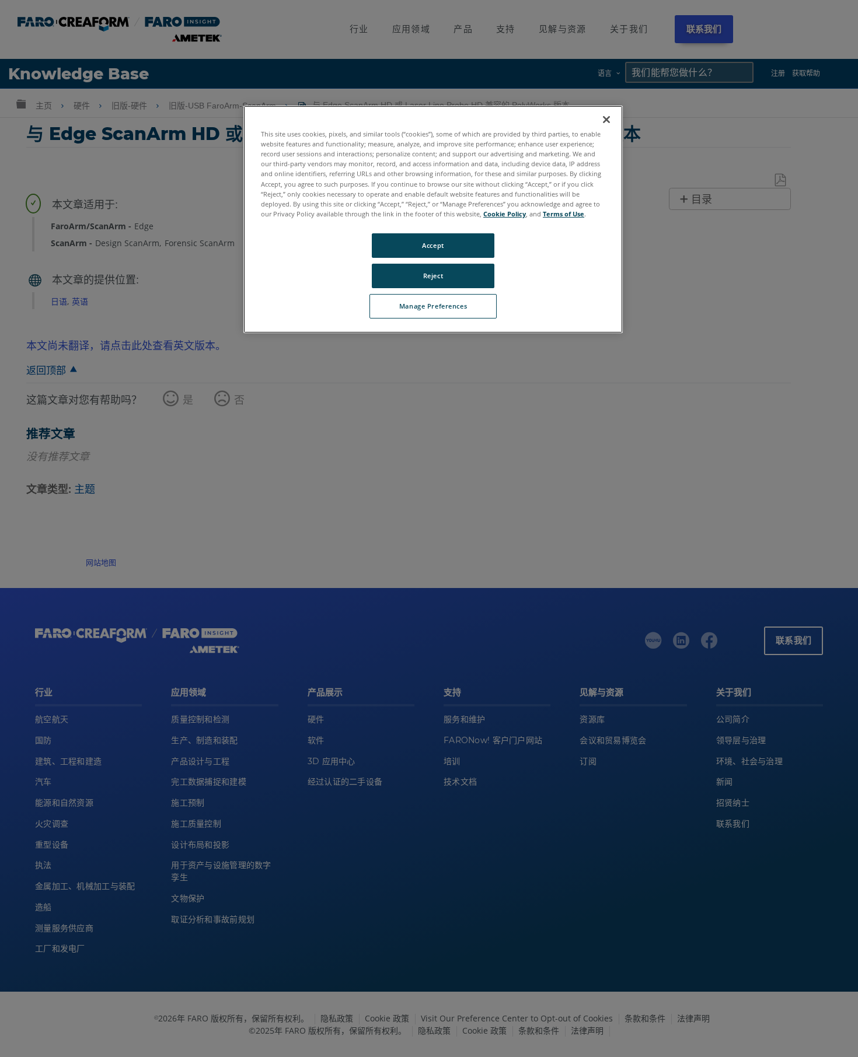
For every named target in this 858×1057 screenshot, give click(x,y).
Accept (433, 245)
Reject (433, 275)
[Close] (606, 119)
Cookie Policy (504, 213)
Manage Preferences (433, 306)
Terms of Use (563, 213)
